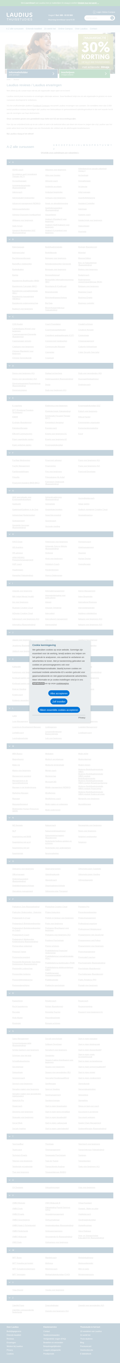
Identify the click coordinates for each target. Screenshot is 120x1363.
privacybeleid (38, 683)
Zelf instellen (58, 701)
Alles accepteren (59, 693)
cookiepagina (62, 683)
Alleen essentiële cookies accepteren (59, 710)
